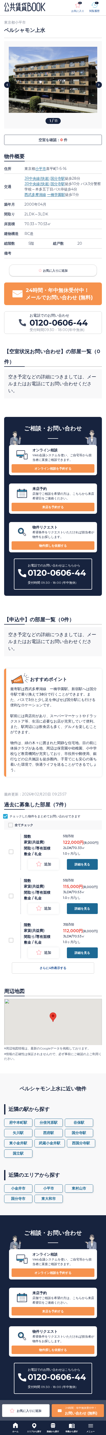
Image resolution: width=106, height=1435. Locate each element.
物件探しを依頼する (53, 545)
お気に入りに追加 (55, 270)
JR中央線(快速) (36, 178)
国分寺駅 (57, 178)
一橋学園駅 (56, 194)
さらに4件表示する (53, 968)
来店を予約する (53, 507)
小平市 (40, 168)
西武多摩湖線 (35, 194)
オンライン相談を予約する (53, 468)
